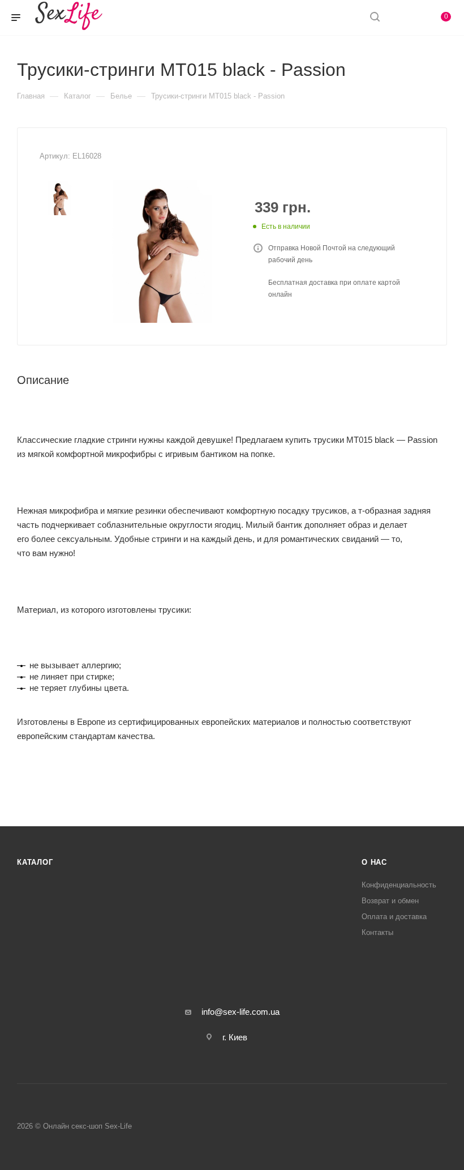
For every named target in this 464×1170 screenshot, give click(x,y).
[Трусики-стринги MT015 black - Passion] (162, 251)
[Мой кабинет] (402, 18)
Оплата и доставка (394, 916)
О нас (374, 862)
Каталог (35, 862)
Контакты (377, 932)
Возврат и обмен (390, 900)
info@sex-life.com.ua (240, 1012)
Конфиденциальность (399, 885)
